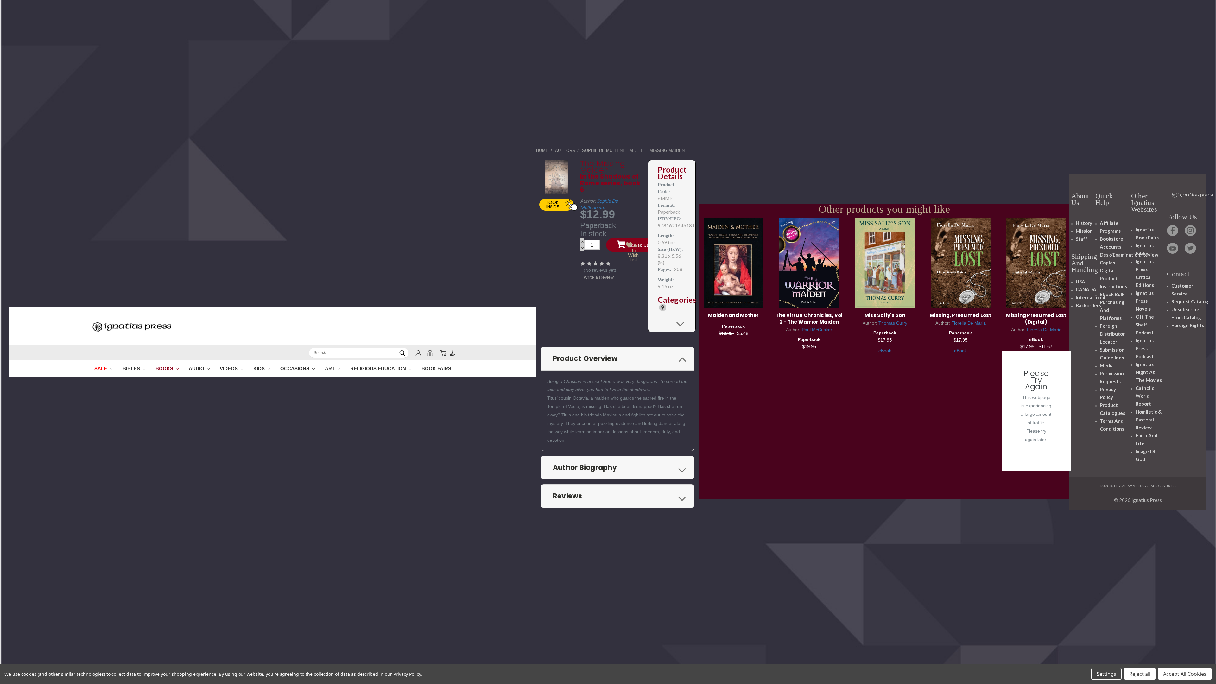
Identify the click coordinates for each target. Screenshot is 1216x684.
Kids (259, 368)
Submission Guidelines (1112, 353)
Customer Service (1182, 289)
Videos (229, 368)
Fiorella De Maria (968, 323)
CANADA (1086, 289)
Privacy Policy (1108, 393)
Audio (197, 368)
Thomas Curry (892, 323)
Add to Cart (733, 262)
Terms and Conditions (1112, 425)
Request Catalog (1189, 301)
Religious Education (378, 368)
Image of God (1146, 455)
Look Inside (552, 204)
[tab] (672, 303)
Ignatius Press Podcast (1145, 348)
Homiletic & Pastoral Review (1149, 419)
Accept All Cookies (1184, 673)
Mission (1084, 231)
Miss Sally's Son (884, 315)
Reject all (1139, 673)
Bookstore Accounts (1111, 243)
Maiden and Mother (733, 315)
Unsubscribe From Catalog (1186, 313)
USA (1080, 281)
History (1084, 223)
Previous (1199, 664)
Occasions (295, 368)
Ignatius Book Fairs (1147, 233)
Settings (1106, 673)
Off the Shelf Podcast (1145, 324)
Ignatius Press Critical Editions (1145, 273)
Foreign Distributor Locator (1112, 334)
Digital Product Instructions (1113, 278)
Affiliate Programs (1110, 227)
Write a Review (599, 277)
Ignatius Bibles (1145, 249)
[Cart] (443, 352)
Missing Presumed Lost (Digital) (1036, 318)
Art (330, 368)
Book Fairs (436, 368)
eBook (884, 350)
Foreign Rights (1187, 325)
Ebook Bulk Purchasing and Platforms (1112, 306)
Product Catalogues (1112, 409)
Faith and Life (1146, 439)
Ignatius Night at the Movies (1149, 372)
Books (164, 368)
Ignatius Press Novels (1145, 301)
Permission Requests (1112, 377)
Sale (101, 368)
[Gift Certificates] (430, 352)
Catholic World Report (1145, 396)
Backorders (1088, 305)
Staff (1081, 239)
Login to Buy (1036, 262)
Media (1107, 365)
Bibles (132, 368)
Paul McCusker (817, 329)
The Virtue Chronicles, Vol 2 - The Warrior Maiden (809, 318)
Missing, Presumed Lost (960, 315)
